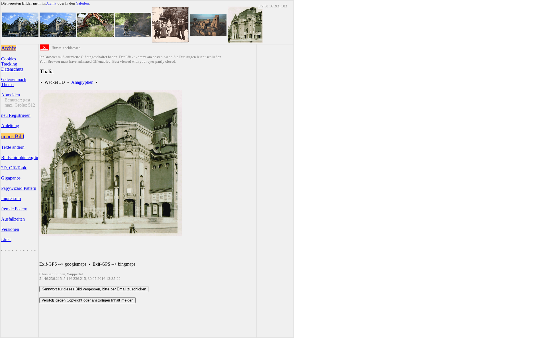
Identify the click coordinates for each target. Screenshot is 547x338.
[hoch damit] (95, 35)
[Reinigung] (133, 35)
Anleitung (10, 125)
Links (6, 239)
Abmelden (10, 94)
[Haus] (20, 35)
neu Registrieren (15, 115)
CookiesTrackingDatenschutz (12, 64)
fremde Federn (14, 208)
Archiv (51, 3)
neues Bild (12, 136)
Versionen (10, 229)
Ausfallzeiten (13, 219)
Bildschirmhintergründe (22, 157)
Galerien (82, 3)
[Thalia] (245, 41)
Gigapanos (11, 178)
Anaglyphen (82, 82)
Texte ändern (13, 147)
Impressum (11, 198)
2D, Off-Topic (14, 167)
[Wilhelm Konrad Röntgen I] (170, 40)
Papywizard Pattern (18, 188)
